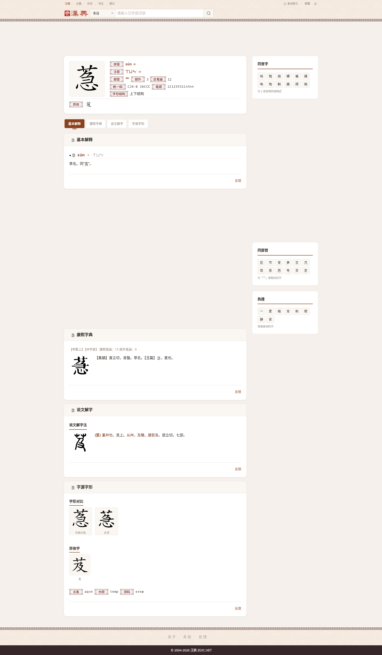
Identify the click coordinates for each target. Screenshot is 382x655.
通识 (112, 4)
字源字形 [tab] (138, 123)
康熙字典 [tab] (96, 123)
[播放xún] (135, 64)
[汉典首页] (76, 13)
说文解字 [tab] (117, 123)
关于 (172, 636)
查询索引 (292, 4)
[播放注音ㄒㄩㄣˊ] (140, 72)
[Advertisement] (191, 35)
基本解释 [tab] (74, 123)
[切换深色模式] (315, 3)
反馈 (238, 180)
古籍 (78, 4)
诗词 (89, 4)
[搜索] (208, 13)
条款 (187, 636)
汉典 (67, 4)
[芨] (89, 104)
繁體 (307, 4)
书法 (100, 4)
